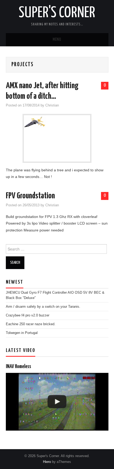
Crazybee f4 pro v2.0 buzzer (27, 315)
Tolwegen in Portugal (22, 333)
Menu (57, 40)
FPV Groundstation (30, 196)
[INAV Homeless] (57, 402)
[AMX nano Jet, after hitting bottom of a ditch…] (57, 121)
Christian (52, 105)
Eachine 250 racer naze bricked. (30, 324)
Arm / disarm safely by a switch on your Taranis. (43, 307)
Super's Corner (57, 13)
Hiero (47, 462)
